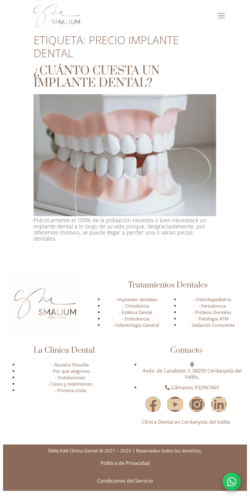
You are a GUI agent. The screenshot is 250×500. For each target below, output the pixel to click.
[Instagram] (197, 404)
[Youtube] (175, 404)
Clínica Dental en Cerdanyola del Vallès (186, 422)
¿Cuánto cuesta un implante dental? (97, 77)
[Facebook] (153, 404)
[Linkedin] (219, 404)
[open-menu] (221, 15)
